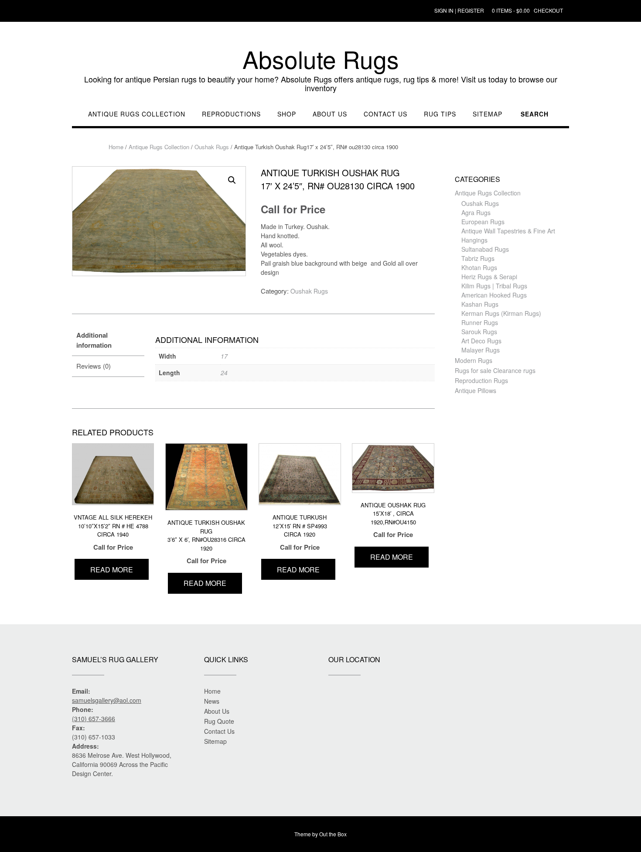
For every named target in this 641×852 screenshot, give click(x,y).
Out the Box (333, 834)
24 (224, 372)
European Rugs (483, 221)
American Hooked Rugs (494, 295)
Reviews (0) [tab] (93, 365)
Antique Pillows (475, 390)
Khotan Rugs (479, 267)
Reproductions (231, 114)
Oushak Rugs (211, 147)
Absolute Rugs (320, 59)
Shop (286, 114)
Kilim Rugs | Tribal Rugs (494, 285)
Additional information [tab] (94, 340)
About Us (330, 114)
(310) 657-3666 (93, 718)
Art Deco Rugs (481, 340)
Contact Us (385, 114)
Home (116, 147)
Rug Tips (440, 114)
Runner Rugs (479, 322)
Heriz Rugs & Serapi (489, 276)
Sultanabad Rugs (485, 249)
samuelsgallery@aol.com (106, 700)
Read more (111, 570)
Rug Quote (219, 721)
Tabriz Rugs (477, 258)
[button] (232, 180)
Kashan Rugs (479, 304)
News (211, 701)
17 (224, 356)
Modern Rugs (473, 360)
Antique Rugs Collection (136, 114)
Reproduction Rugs (481, 380)
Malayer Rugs (480, 350)
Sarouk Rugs (479, 331)
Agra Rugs (476, 212)
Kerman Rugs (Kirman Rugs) (501, 313)
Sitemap (487, 114)
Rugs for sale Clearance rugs (495, 370)
